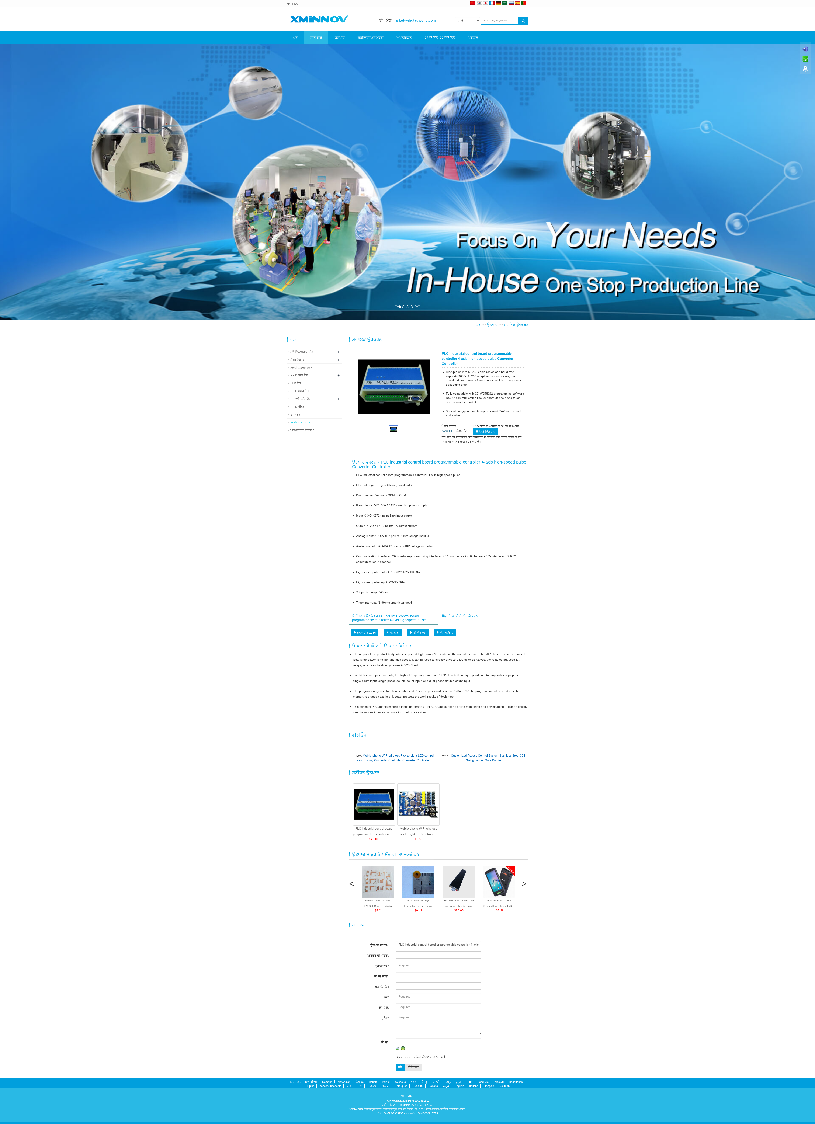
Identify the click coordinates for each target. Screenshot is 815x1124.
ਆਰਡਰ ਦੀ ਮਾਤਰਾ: (378, 955)
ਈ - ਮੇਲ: (384, 1007)
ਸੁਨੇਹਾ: (385, 1018)
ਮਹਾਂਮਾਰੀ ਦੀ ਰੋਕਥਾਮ (302, 430)
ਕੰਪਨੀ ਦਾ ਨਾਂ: (381, 976)
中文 (359, 1086)
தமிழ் (448, 1081)
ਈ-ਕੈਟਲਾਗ (419, 632)
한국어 (385, 1086)
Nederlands (516, 1081)
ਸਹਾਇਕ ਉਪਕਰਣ (516, 325)
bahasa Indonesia (330, 1086)
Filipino (310, 1086)
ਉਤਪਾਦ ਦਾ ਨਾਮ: (379, 945)
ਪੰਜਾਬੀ (436, 1081)
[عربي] (504, 2)
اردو (458, 1081)
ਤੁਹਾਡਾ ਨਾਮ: (382, 966)
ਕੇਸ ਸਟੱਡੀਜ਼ (446, 632)
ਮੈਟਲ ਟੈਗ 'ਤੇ (297, 359)
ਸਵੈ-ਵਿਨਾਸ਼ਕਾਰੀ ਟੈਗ (301, 351)
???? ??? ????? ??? (440, 37)
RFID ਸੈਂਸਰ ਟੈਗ (299, 391)
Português (401, 1086)
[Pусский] (511, 2)
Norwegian (344, 1081)
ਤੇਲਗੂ (424, 1081)
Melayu (499, 1081)
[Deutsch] (498, 2)
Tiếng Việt (483, 1081)
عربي (446, 1086)
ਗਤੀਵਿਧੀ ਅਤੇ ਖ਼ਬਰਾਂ (371, 37)
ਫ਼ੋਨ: (386, 997)
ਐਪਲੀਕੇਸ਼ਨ (404, 37)
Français (488, 1086)
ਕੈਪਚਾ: (385, 1042)
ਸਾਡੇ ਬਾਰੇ (316, 37)
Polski (386, 1081)
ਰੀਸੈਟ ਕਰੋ (413, 1067)
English (459, 1086)
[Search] (523, 21)
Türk (469, 1081)
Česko (360, 1081)
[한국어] (479, 2)
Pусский (418, 1086)
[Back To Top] (805, 70)
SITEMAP (407, 1096)
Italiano (473, 1086)
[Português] (523, 2)
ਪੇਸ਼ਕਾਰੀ (394, 632)
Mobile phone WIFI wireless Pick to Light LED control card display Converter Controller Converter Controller (418, 832)
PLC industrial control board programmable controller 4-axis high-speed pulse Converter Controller (374, 832)
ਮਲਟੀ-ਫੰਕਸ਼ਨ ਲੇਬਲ (301, 367)
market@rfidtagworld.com (414, 20)
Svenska (400, 1081)
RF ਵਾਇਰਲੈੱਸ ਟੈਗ (300, 399)
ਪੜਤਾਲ (473, 37)
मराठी (414, 1081)
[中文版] (472, 2)
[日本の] (486, 2)
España (433, 1086)
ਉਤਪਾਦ (340, 37)
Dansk (373, 1081)
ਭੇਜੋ (400, 1067)
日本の (372, 1086)
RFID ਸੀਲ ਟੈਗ (299, 375)
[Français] (492, 2)
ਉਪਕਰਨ (295, 414)
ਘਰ (295, 37)
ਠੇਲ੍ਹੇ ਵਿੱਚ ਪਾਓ (487, 431)
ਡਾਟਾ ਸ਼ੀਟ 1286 (366, 632)
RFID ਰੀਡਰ (297, 406)
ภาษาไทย (311, 1081)
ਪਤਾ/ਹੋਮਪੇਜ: (382, 986)
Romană (327, 1081)
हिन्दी (349, 1086)
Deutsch (504, 1086)
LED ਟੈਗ (295, 383)
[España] (517, 2)
